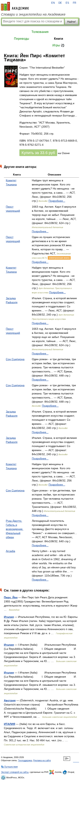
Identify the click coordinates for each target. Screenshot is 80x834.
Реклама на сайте (42, 760)
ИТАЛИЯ (9, 724)
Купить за (38, 153)
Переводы (21, 38)
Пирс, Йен (10, 597)
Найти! (71, 21)
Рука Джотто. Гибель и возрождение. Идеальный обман (14, 529)
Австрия (10, 700)
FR (74, 3)
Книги (58, 38)
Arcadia (10, 551)
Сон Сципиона (15, 359)
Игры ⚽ (58, 45)
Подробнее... (57, 200)
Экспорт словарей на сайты (15, 772)
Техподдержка (25, 760)
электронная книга (59, 258)
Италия (9, 616)
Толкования (40, 32)
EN (53, 3)
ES (67, 3)
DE (60, 3)
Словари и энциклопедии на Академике (33, 14)
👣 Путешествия (9, 766)
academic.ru (15, 6)
